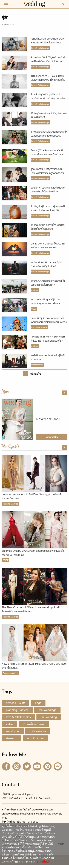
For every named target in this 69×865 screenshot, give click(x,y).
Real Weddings (47, 710)
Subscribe (52, 436)
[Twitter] (27, 766)
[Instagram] (17, 766)
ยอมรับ (62, 844)
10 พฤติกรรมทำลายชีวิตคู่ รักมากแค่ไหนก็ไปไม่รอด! (49, 115)
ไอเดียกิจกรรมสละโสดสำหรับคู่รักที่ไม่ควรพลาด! (48, 358)
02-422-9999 (50, 813)
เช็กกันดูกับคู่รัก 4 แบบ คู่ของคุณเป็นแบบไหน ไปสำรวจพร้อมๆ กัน (48, 209)
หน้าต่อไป (38, 373)
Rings (38, 703)
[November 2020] (65, 392)
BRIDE (5, 560)
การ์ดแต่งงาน (37, 731)
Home (5, 25)
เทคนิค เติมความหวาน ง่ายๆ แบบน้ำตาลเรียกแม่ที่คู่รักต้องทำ (47, 264)
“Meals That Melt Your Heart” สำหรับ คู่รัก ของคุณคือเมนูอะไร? (48, 339)
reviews (34, 290)
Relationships (37, 364)
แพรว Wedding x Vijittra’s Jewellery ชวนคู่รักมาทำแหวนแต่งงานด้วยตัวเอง (46, 304)
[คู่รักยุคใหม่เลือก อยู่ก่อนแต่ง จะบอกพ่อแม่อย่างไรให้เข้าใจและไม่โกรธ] (65, 447)
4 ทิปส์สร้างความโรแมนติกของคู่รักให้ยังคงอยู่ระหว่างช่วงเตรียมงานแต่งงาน (49, 136)
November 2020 (48, 419)
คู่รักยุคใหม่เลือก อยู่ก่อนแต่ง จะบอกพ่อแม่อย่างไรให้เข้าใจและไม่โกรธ (48, 41)
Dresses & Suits (15, 703)
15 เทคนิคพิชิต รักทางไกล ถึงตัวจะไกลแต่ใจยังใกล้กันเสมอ (48, 227)
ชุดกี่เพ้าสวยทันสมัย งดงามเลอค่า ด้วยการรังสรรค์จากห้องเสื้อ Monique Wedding (33, 553)
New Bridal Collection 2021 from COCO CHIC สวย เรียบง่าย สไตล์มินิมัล (34, 666)
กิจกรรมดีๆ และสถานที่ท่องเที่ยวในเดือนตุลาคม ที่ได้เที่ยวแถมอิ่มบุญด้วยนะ (49, 322)
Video (33, 308)
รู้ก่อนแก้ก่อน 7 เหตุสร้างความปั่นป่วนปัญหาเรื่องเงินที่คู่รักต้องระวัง (47, 171)
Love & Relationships (40, 47)
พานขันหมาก (35, 738)
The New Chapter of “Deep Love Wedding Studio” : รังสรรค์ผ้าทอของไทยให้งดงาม (33, 609)
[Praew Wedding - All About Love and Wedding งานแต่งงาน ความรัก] (34, 4)
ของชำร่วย (12, 731)
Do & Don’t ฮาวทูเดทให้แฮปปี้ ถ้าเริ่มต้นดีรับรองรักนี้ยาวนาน (48, 246)
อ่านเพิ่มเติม (43, 861)
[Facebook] (6, 766)
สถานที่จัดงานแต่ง (34, 724)
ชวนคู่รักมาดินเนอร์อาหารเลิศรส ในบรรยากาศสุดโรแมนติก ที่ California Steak (48, 285)
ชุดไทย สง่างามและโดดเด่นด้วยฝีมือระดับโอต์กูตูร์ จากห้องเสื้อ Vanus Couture (32, 496)
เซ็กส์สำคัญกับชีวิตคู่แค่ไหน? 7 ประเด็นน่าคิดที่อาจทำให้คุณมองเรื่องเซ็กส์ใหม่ (48, 99)
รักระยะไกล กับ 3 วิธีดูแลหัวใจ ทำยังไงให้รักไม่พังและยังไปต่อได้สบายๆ (48, 59)
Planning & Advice (39, 327)
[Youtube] (37, 766)
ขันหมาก (11, 738)
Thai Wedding (49, 717)
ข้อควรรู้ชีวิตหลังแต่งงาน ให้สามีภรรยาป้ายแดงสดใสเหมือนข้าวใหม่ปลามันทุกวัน (47, 155)
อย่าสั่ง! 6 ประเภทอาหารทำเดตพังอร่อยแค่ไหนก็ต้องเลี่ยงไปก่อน (48, 190)
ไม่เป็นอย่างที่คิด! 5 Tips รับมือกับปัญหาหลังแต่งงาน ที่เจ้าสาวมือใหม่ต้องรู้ (48, 80)
